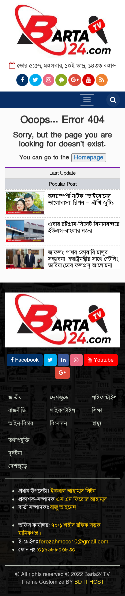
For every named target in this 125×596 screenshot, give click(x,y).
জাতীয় (15, 397)
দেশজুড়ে (59, 397)
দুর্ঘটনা (15, 453)
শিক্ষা (97, 410)
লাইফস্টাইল (62, 410)
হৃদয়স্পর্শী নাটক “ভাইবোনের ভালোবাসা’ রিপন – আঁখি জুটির (81, 199)
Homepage (88, 157)
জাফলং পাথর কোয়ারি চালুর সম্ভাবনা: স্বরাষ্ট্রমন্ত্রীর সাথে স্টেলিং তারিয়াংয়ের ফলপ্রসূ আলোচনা (83, 259)
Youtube (103, 360)
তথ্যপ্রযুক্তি (18, 440)
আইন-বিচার (20, 423)
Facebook (26, 360)
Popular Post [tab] (63, 184)
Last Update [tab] (62, 173)
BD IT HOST (89, 582)
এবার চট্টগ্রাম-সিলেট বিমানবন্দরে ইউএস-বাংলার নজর (83, 227)
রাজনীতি (17, 410)
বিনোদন (58, 423)
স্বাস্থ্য (96, 423)
